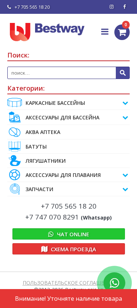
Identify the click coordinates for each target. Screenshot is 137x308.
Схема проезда (72, 249)
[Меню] (105, 31)
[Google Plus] (124, 6)
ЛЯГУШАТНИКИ (46, 160)
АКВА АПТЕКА (43, 132)
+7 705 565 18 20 (32, 7)
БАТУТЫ (36, 146)
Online (73, 234)
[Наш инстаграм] (111, 6)
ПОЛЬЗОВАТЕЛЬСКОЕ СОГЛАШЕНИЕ (69, 282)
